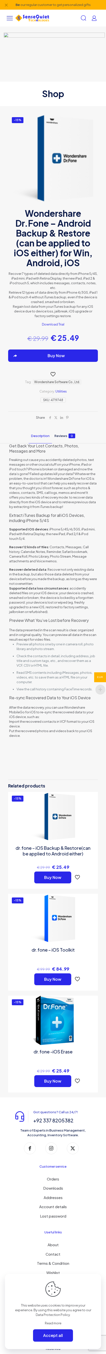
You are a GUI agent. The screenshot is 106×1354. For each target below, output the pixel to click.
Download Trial (53, 324)
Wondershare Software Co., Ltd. (57, 382)
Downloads (53, 1188)
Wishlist (53, 1272)
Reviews (63, 436)
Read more (53, 1323)
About (53, 1244)
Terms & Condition (53, 1263)
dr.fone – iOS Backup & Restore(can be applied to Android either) (53, 850)
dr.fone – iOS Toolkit (53, 950)
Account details (53, 1206)
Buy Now (52, 877)
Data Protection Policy (53, 1315)
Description (40, 436)
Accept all (53, 1335)
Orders (53, 1179)
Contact (53, 1254)
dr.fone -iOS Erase (53, 1051)
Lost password (53, 1216)
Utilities (61, 391)
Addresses (53, 1197)
